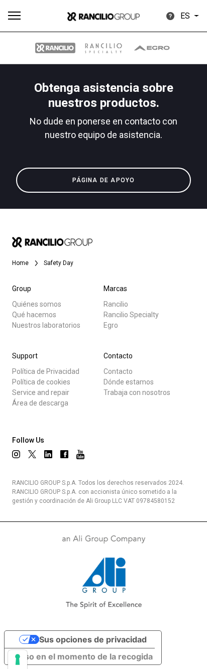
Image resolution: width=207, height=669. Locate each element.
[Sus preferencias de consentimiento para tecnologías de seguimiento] (17, 659)
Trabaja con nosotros (137, 392)
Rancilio (116, 304)
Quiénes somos (36, 304)
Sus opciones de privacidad (93, 639)
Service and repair (40, 392)
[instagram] (16, 454)
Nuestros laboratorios (46, 325)
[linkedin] (48, 454)
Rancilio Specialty (131, 315)
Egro (111, 325)
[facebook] (64, 454)
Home (20, 262)
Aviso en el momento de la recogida (83, 656)
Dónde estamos (129, 382)
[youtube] (80, 454)
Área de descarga (40, 403)
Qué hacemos (34, 315)
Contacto (118, 371)
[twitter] (32, 454)
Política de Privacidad (45, 371)
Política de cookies (41, 382)
